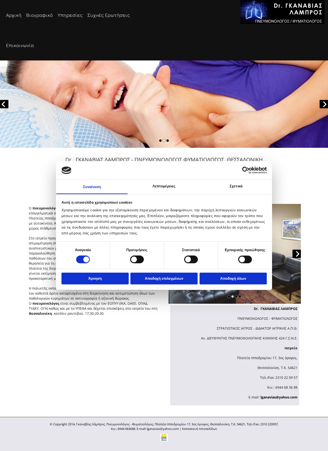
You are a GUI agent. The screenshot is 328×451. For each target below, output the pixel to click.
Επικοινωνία (20, 45)
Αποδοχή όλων (233, 278)
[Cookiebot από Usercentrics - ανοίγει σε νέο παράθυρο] (246, 170)
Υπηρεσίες (70, 15)
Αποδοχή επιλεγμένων (164, 278)
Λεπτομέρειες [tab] (164, 186)
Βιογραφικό (39, 15)
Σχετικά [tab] (236, 186)
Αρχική (13, 15)
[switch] (137, 259)
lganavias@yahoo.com (279, 397)
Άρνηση (95, 278)
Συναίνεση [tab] (92, 187)
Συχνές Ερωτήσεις (108, 15)
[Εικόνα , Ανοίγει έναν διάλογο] (164, 104)
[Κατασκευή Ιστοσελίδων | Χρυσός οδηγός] (164, 437)
